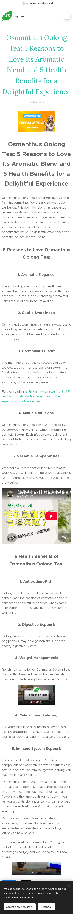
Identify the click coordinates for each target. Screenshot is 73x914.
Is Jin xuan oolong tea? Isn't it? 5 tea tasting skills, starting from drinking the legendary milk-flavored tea (36, 396)
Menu (66, 16)
